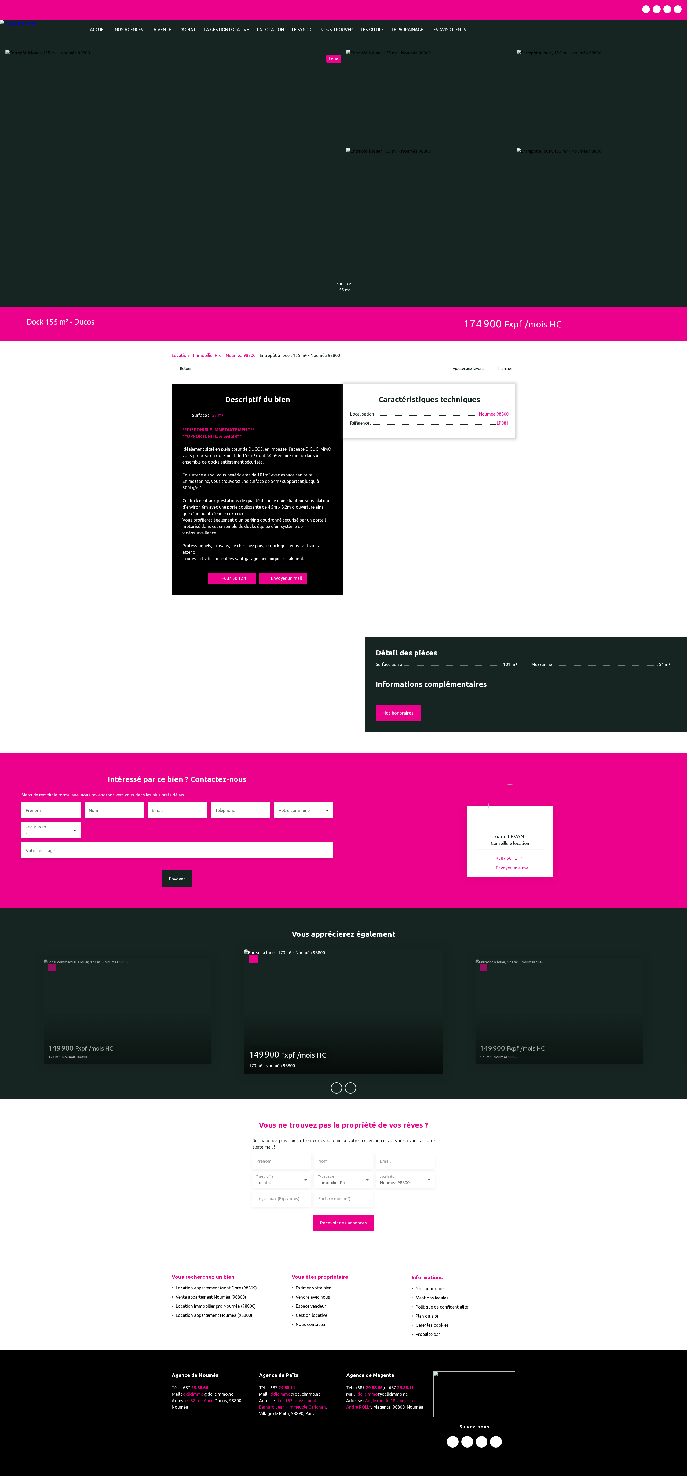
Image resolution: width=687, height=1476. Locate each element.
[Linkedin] (667, 9)
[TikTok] (678, 9)
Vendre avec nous (313, 1297)
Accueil (98, 29)
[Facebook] (646, 9)
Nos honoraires (431, 1288)
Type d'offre (264, 1176)
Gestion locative (311, 1315)
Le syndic (302, 29)
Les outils (372, 29)
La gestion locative (226, 29)
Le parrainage (407, 29)
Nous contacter (311, 1324)
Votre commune (294, 810)
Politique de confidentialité (442, 1306)
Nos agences (129, 29)
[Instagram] (656, 9)
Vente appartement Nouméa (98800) (211, 1297)
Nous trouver (336, 29)
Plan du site (427, 1316)
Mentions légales (432, 1297)
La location (270, 29)
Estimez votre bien (313, 1287)
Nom (93, 810)
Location (180, 355)
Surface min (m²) (334, 1198)
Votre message (40, 850)
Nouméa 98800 (240, 355)
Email (157, 810)
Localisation (388, 1176)
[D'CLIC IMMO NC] (43, 29)
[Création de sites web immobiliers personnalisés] (454, 1334)
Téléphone (225, 810)
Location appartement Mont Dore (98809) (216, 1287)
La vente (161, 29)
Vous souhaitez (35, 827)
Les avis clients (448, 29)
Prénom (33, 810)
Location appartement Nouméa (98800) (214, 1315)
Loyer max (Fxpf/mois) (278, 1198)
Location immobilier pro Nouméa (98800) (216, 1306)
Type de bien (326, 1176)
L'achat (187, 29)
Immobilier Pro (207, 355)
